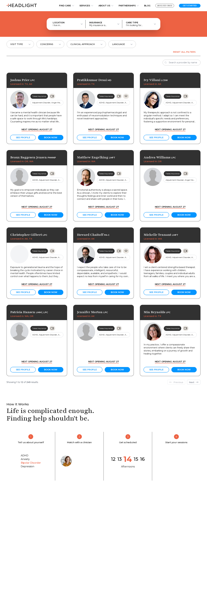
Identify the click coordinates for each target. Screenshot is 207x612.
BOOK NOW (50, 137)
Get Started (190, 5)
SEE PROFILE (23, 137)
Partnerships (127, 5)
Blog (147, 5)
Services (84, 5)
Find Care (65, 5)
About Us (104, 5)
